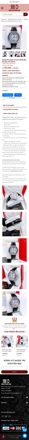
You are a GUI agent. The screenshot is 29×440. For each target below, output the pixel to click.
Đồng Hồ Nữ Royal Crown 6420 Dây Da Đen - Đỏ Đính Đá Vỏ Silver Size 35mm (22, 350)
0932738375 (15, 2)
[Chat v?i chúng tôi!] (25, 435)
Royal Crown (14, 123)
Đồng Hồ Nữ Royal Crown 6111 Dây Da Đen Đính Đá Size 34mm (7, 350)
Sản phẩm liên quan (14, 332)
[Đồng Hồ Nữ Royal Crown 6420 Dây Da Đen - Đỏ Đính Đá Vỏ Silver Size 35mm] (22, 341)
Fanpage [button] (4, 402)
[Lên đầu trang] (25, 425)
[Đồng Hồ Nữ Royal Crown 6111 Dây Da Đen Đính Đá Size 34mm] (7, 341)
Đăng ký (15, 371)
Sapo (17, 437)
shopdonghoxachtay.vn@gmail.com (13, 393)
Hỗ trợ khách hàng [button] (7, 397)
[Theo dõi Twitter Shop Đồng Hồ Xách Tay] (6, 416)
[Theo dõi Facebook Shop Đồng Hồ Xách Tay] (2, 416)
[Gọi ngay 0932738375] (3, 436)
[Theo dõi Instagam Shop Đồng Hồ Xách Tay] (9, 416)
